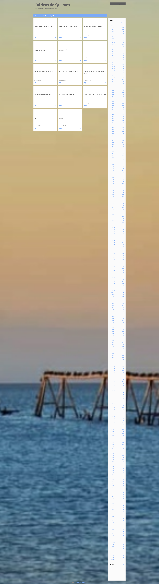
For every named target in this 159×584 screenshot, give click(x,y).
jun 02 (113, 218)
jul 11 (113, 131)
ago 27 (113, 27)
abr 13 (113, 331)
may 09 (113, 272)
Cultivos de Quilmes (52, 5)
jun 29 (113, 159)
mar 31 (113, 361)
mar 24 (113, 377)
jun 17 (113, 185)
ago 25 (113, 31)
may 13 (113, 264)
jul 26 (113, 99)
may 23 (113, 242)
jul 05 (113, 144)
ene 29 (113, 496)
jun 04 (113, 214)
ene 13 (113, 531)
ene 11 (113, 535)
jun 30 (113, 157)
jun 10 (113, 201)
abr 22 (113, 312)
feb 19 (113, 451)
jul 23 (113, 105)
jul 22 (113, 107)
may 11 (113, 268)
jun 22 (113, 175)
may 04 (113, 283)
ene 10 (113, 537)
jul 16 (113, 120)
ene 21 (113, 514)
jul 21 (113, 109)
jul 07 (113, 140)
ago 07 (113, 70)
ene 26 (113, 503)
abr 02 (113, 355)
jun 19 (113, 181)
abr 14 (113, 329)
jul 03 (113, 149)
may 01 (113, 290)
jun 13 (113, 194)
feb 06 (113, 479)
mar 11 (113, 405)
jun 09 (113, 203)
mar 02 (113, 425)
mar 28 (113, 368)
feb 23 (113, 442)
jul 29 (113, 92)
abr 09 (113, 340)
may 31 (113, 225)
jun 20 (113, 179)
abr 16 (113, 325)
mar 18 (113, 390)
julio (111, 86)
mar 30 (113, 364)
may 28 (113, 231)
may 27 (113, 233)
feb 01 (113, 488)
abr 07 (113, 344)
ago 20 (113, 42)
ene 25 (113, 505)
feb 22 (113, 444)
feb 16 (113, 457)
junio (112, 155)
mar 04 (113, 420)
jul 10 (113, 133)
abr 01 (113, 357)
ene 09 (113, 540)
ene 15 (113, 527)
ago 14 (113, 55)
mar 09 (113, 409)
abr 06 (113, 346)
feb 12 (113, 466)
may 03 (113, 285)
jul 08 (113, 138)
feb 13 (113, 464)
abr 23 (113, 309)
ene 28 (113, 498)
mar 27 (113, 370)
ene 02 (113, 555)
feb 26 (113, 435)
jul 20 (113, 112)
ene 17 (113, 522)
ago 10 (113, 64)
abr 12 (113, 333)
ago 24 (113, 33)
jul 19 (113, 114)
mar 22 (113, 381)
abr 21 (113, 314)
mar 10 (113, 407)
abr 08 (113, 342)
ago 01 (113, 83)
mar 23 (113, 379)
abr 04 (113, 351)
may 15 (113, 259)
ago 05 (113, 75)
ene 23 (113, 509)
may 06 (113, 279)
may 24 (113, 240)
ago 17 (113, 49)
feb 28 (113, 431)
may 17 (113, 255)
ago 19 (113, 44)
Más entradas (70, 134)
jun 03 (113, 216)
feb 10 (113, 470)
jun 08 (113, 205)
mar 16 (113, 394)
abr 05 (113, 348)
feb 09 (113, 472)
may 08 (113, 275)
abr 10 (113, 338)
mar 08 (113, 411)
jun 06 (113, 209)
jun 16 (113, 188)
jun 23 (113, 172)
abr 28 (113, 298)
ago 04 (113, 77)
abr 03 (113, 353)
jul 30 (113, 90)
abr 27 (113, 301)
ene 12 (113, 533)
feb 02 (113, 485)
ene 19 (113, 518)
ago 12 (113, 59)
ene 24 (113, 507)
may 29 (113, 229)
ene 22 (113, 511)
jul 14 (113, 125)
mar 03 (113, 422)
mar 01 (113, 427)
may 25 (113, 238)
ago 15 (113, 53)
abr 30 (113, 294)
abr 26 (113, 303)
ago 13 (113, 57)
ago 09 (113, 66)
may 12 (113, 266)
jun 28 (113, 162)
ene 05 (113, 548)
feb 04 (113, 481)
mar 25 (113, 375)
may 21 (113, 246)
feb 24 (113, 440)
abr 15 (113, 327)
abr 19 (113, 318)
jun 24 (113, 170)
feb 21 (113, 446)
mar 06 (113, 416)
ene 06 (113, 546)
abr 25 (113, 305)
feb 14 (113, 461)
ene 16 (113, 524)
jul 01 (113, 153)
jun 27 (113, 164)
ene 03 (113, 553)
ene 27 (113, 501)
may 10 (113, 270)
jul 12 (113, 129)
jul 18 (113, 116)
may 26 (113, 235)
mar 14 (113, 398)
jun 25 (113, 168)
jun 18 (113, 183)
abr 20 (113, 316)
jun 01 (113, 220)
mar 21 (113, 383)
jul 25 (113, 101)
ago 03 (113, 79)
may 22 (113, 244)
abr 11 (113, 335)
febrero (112, 429)
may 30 (113, 227)
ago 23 (113, 36)
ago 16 (113, 51)
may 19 (113, 251)
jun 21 (113, 177)
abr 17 (113, 322)
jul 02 (113, 151)
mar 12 (113, 403)
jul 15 (113, 122)
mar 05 (113, 418)
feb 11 (113, 468)
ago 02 (113, 81)
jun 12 (113, 196)
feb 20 (113, 448)
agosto (112, 25)
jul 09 (113, 136)
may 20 (113, 249)
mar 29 (113, 366)
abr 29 (113, 296)
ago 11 (113, 62)
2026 (111, 23)
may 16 (113, 257)
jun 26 (113, 166)
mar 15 (113, 396)
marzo (112, 359)
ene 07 (113, 544)
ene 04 (113, 551)
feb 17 (113, 455)
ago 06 (113, 73)
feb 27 (113, 433)
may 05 (113, 281)
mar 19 (113, 388)
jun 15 (113, 190)
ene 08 (113, 542)
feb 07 (113, 477)
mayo (112, 222)
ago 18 (113, 46)
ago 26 (113, 29)
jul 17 (113, 118)
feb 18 (113, 453)
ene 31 (113, 492)
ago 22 (113, 38)
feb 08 (113, 474)
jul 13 (113, 127)
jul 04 (113, 146)
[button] (55, 38)
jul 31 (113, 88)
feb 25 (113, 438)
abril (112, 292)
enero (112, 490)
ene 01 (113, 557)
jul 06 (113, 142)
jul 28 (113, 94)
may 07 (113, 277)
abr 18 (113, 320)
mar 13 (113, 401)
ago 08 (113, 68)
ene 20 (113, 516)
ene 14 (113, 529)
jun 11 (113, 199)
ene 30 (113, 494)
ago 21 (113, 40)
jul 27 (113, 96)
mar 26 (113, 372)
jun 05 (113, 212)
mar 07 (113, 414)
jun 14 (113, 192)
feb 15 (113, 459)
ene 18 (113, 520)
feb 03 (113, 483)
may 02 (113, 288)
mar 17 (113, 392)
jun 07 (113, 207)
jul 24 (113, 103)
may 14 (113, 262)
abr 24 (113, 307)
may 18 (113, 253)
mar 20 (113, 385)
